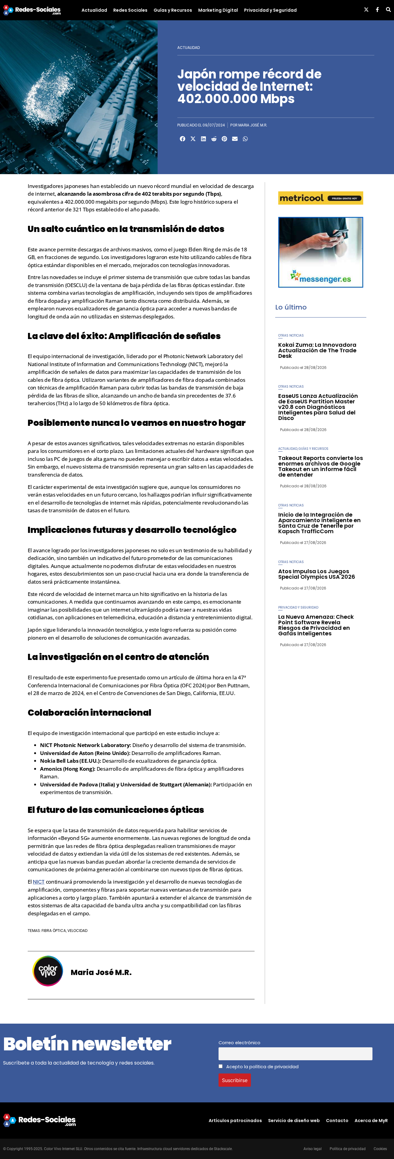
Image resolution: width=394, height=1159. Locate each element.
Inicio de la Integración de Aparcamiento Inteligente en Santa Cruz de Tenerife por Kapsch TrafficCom (319, 523)
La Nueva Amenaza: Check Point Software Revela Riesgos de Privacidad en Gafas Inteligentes (316, 625)
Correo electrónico (239, 1043)
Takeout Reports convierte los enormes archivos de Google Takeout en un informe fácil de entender (320, 466)
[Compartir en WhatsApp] (245, 139)
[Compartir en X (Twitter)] (193, 139)
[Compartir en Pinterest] (224, 139)
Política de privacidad (348, 1149)
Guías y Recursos (173, 10)
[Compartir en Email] (235, 139)
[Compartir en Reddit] (214, 139)
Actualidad (94, 10)
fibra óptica (54, 930)
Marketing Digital (218, 10)
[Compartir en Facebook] (182, 139)
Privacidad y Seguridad (270, 10)
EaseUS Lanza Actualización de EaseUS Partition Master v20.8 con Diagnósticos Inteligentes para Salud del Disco (318, 407)
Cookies (380, 1149)
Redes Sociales (130, 10)
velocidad (77, 930)
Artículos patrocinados (235, 1120)
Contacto (337, 1120)
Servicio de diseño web (294, 1120)
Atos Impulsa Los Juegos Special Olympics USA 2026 (316, 574)
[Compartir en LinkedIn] (203, 139)
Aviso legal (313, 1149)
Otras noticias (291, 335)
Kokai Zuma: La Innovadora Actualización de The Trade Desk (317, 350)
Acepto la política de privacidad (262, 1067)
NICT (39, 881)
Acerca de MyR (371, 1120)
